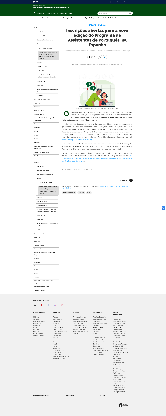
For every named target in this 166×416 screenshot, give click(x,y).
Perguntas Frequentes (120, 348)
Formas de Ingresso (79, 317)
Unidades (41, 18)
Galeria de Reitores (39, 321)
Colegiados (37, 323)
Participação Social (119, 323)
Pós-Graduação (78, 323)
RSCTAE (102, 395)
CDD (94, 336)
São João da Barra (59, 358)
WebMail (96, 331)
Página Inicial (34, 18)
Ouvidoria (96, 344)
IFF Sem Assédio (98, 348)
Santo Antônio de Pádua (61, 356)
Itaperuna (56, 340)
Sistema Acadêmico (99, 319)
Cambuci (56, 325)
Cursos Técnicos (78, 319)
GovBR (35, 2)
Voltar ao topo (123, 180)
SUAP (95, 333)
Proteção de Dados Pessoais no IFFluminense (119, 365)
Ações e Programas (119, 321)
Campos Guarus (58, 329)
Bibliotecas (96, 321)
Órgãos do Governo (127, 2)
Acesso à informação (94, 2)
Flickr (55, 305)
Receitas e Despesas (119, 331)
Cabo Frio (56, 323)
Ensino (35, 327)
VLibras (131, 7)
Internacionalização (69, 192)
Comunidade (97, 313)
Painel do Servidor (99, 327)
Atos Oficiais (117, 379)
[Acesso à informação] (124, 405)
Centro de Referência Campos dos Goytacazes (60, 334)
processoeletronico (41, 395)
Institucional (116, 319)
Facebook (48, 305)
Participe (106, 2)
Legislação (115, 2)
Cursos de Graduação (80, 321)
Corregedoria (97, 346)
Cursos (76, 313)
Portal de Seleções (52, 13)
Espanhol (81, 192)
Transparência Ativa (119, 387)
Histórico (36, 317)
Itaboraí (55, 338)
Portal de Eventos (66, 13)
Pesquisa (36, 329)
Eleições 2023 (97, 352)
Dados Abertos (117, 350)
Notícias (57, 18)
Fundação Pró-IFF (118, 385)
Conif (89, 192)
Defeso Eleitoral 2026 (99, 354)
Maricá (55, 346)
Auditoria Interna (118, 325)
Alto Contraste (119, 7)
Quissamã (56, 348)
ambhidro (70, 395)
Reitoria (49, 18)
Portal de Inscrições (99, 342)
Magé (55, 344)
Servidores (116, 338)
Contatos (40, 13)
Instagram (61, 305)
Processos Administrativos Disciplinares (118, 358)
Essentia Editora (38, 333)
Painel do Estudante (99, 317)
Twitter (34, 305)
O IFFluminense (39, 313)
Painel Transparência (119, 369)
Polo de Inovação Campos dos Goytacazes (58, 352)
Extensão (36, 331)
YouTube (41, 305)
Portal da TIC (97, 329)
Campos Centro (58, 327)
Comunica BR (81, 2)
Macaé (55, 342)
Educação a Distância (80, 325)
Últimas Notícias (38, 336)
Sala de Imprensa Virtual (101, 350)
